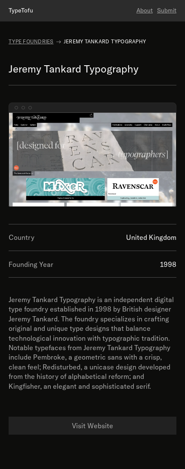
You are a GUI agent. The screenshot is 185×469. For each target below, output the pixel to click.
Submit (166, 10)
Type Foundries (31, 41)
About (144, 10)
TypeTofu (21, 10)
